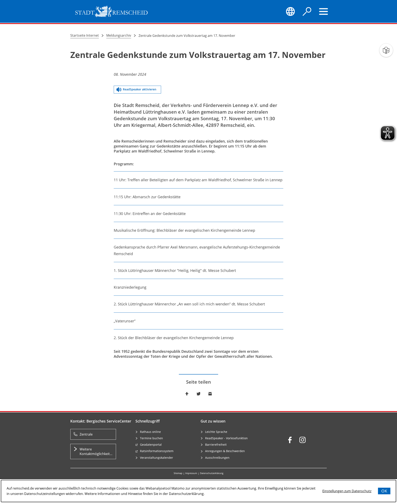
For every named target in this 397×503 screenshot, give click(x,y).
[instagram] (302, 440)
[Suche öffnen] (307, 11)
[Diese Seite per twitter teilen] (198, 393)
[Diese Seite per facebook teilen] (187, 393)
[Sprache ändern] (290, 11)
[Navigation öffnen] (323, 11)
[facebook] (290, 440)
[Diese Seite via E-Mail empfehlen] (210, 393)
